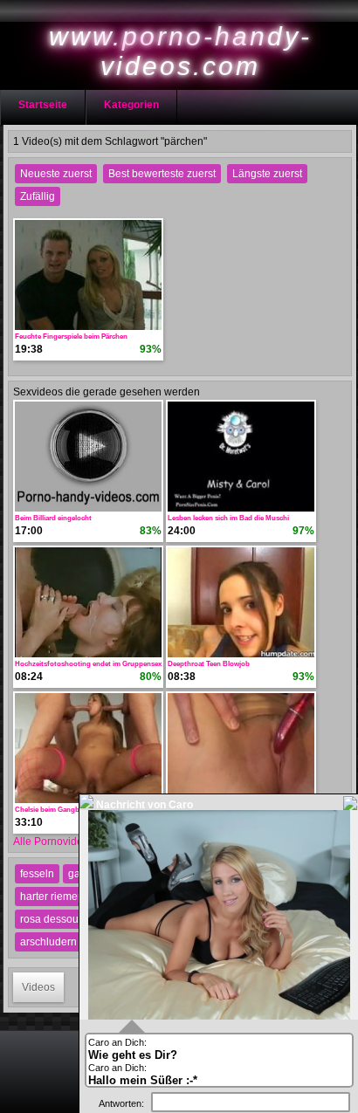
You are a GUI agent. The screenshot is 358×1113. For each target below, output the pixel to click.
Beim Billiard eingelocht (53, 518)
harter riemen (52, 896)
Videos (38, 987)
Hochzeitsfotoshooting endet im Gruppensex (88, 664)
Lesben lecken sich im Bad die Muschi (228, 518)
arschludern (48, 942)
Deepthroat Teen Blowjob (209, 664)
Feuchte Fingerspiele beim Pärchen (71, 336)
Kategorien (131, 105)
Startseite (42, 105)
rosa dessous (52, 919)
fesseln (37, 874)
